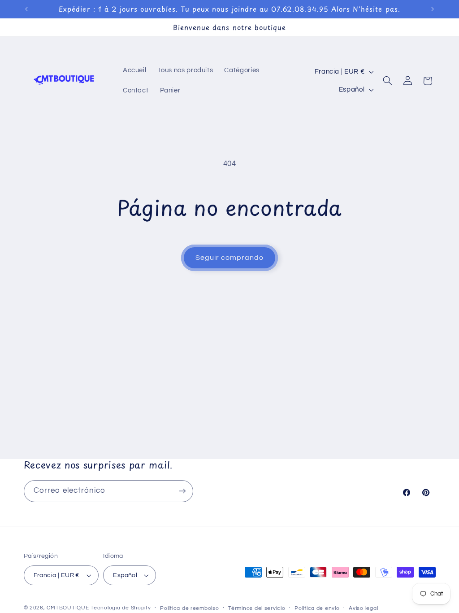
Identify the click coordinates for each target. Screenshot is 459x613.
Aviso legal (363, 608)
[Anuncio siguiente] (432, 9)
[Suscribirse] (182, 491)
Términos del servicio (256, 608)
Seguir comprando (229, 257)
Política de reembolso (189, 608)
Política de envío (317, 608)
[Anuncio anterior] (26, 9)
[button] (387, 80)
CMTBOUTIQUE (68, 607)
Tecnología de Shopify (121, 607)
